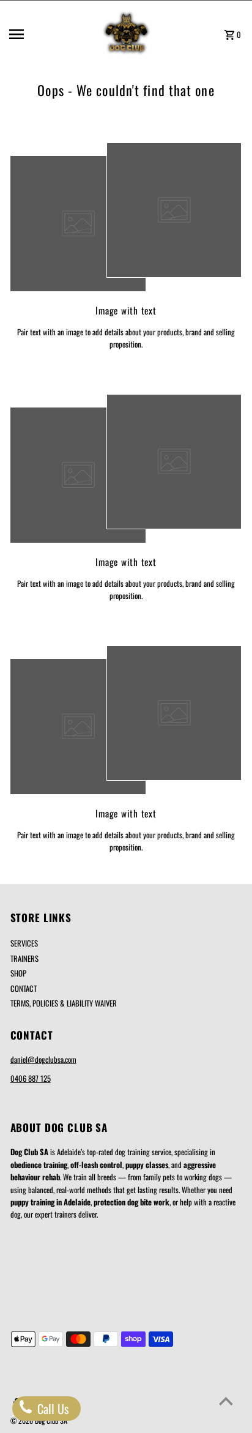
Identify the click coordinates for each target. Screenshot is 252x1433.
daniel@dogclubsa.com (43, 1059)
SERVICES (24, 943)
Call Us (51, 1408)
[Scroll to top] (226, 1401)
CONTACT (23, 988)
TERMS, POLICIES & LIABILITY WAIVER (63, 1003)
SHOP (18, 973)
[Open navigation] (50, 34)
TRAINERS (24, 958)
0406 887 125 (30, 1078)
